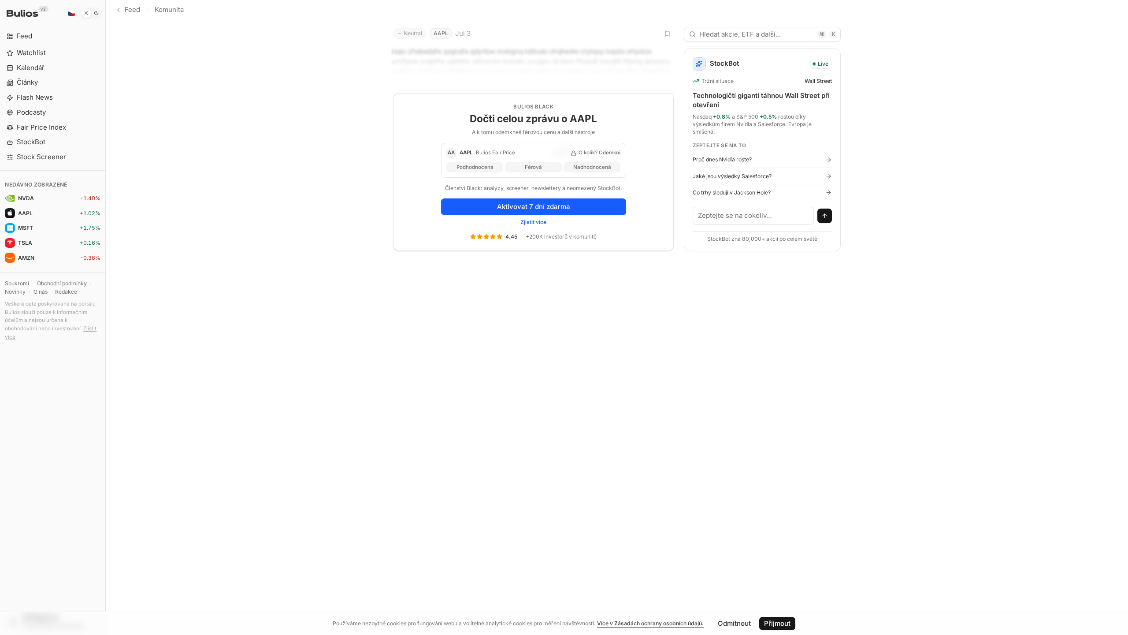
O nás (40, 291)
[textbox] (753, 215)
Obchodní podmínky (62, 283)
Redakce (66, 291)
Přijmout (777, 623)
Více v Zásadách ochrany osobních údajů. (650, 623)
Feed (132, 9)
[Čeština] (71, 13)
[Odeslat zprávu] (824, 216)
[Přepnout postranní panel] (105, 317)
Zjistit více (533, 222)
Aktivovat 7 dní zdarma (533, 206)
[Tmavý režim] (91, 13)
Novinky (15, 291)
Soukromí (17, 283)
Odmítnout (734, 623)
